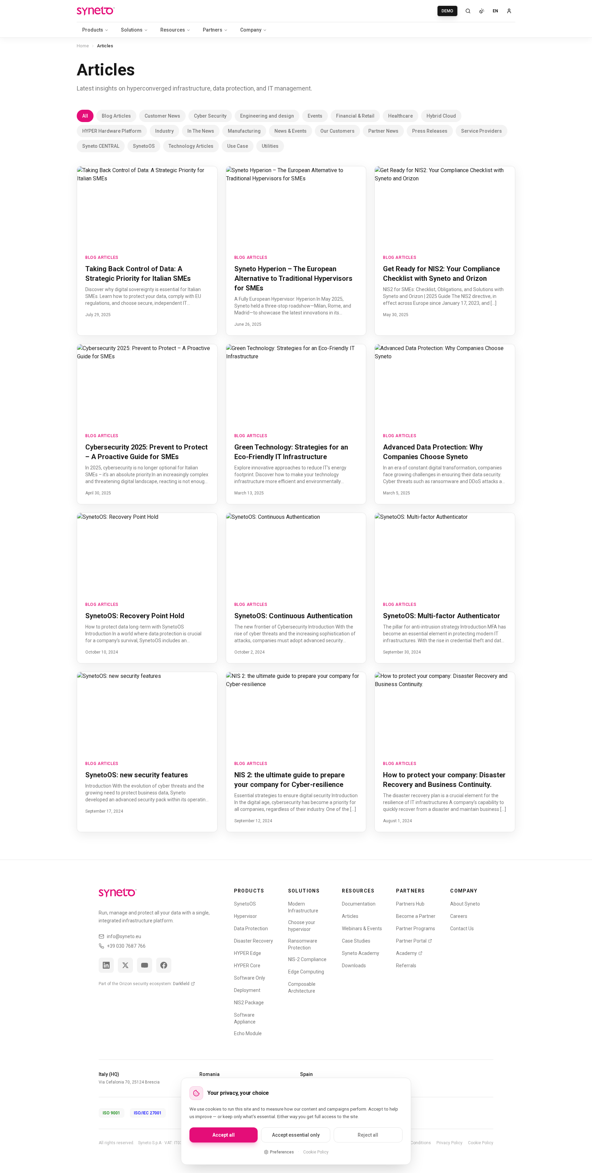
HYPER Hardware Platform (111, 131)
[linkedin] (106, 965)
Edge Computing (306, 971)
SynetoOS (144, 146)
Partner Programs (415, 928)
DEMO (447, 11)
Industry (164, 131)
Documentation (358, 904)
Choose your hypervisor (301, 926)
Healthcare (400, 116)
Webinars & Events (362, 928)
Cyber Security (210, 116)
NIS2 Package (249, 1002)
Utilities (270, 146)
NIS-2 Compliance (307, 959)
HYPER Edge (247, 953)
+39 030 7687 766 (126, 946)
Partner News (383, 131)
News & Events (290, 131)
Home (83, 45)
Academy (406, 953)
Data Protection (251, 928)
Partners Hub (410, 904)
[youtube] (144, 965)
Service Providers (481, 131)
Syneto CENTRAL (100, 146)
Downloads (354, 965)
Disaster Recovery (253, 941)
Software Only (249, 978)
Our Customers (337, 131)
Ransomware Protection (302, 944)
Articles (350, 916)
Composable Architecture (302, 987)
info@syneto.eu (124, 936)
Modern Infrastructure (303, 907)
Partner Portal (411, 941)
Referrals (406, 965)
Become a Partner (415, 916)
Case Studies (356, 941)
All (85, 116)
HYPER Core (247, 965)
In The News (200, 131)
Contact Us (462, 928)
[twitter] (125, 965)
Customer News (162, 116)
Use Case (237, 146)
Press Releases (429, 131)
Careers (458, 916)
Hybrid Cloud (441, 116)
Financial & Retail (355, 116)
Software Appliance (245, 1018)
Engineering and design (267, 116)
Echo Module (248, 1033)
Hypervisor (245, 916)
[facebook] (163, 965)
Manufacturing (244, 131)
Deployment (247, 990)
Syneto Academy (360, 953)
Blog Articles (116, 116)
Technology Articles (191, 146)
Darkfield (181, 983)
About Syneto (465, 904)
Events (315, 116)
